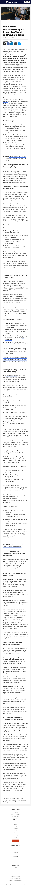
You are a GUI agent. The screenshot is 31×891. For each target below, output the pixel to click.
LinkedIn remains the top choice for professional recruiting (13, 282)
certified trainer (14, 422)
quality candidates (16, 140)
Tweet (4, 43)
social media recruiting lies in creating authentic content (13, 99)
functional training (18, 435)
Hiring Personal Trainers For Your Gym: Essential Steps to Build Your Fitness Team (15, 158)
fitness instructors (16, 209)
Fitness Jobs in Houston (15, 880)
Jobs (15, 826)
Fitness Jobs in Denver (15, 882)
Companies (15, 848)
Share (8, 43)
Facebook (17, 819)
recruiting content (11, 376)
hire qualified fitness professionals (14, 61)
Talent (15, 830)
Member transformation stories (12, 744)
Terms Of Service (15, 814)
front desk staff (7, 671)
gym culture (6, 180)
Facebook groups (20, 348)
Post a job (15, 840)
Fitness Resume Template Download (15, 885)
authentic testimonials (9, 777)
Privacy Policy (15, 816)
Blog (15, 837)
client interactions (20, 90)
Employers (15, 828)
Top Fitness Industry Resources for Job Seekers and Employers (15, 546)
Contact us (15, 812)
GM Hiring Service (15, 876)
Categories (15, 852)
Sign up (15, 861)
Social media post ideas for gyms (13, 648)
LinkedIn (14, 819)
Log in (15, 859)
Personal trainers (8, 196)
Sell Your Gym (15, 835)
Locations (15, 850)
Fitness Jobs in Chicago (15, 878)
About (15, 833)
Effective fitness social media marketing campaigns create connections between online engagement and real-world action (15, 359)
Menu (2, 2)
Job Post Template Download (15, 887)
